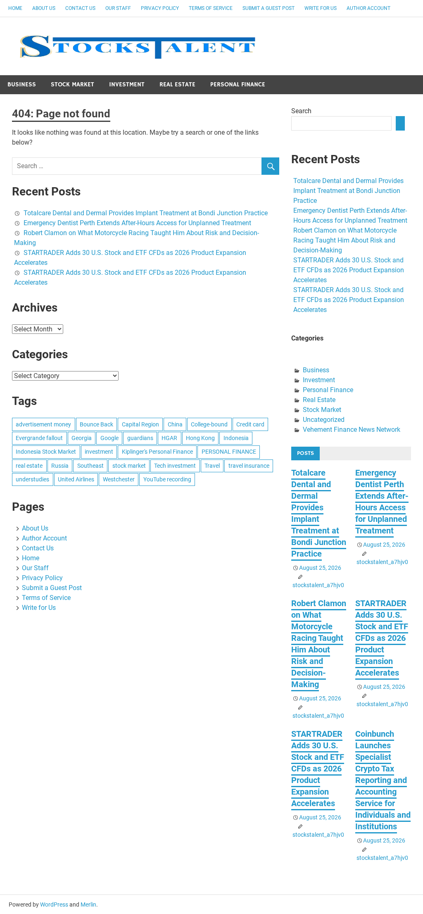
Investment (127, 84)
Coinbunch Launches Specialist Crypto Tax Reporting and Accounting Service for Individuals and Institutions (383, 780)
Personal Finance (237, 84)
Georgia (81, 438)
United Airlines (76, 479)
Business (21, 84)
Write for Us (320, 8)
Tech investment (175, 465)
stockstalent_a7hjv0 (318, 585)
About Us (43, 8)
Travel (212, 465)
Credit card (250, 424)
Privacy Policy (160, 8)
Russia (60, 465)
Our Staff (118, 8)
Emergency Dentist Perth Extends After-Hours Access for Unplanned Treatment (137, 223)
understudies (32, 479)
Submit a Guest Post (268, 8)
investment (99, 451)
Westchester (119, 479)
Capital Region (140, 424)
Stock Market (72, 84)
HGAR (169, 438)
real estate (29, 465)
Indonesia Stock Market (46, 451)
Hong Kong (200, 438)
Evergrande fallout (39, 438)
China (175, 424)
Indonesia (236, 438)
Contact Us (80, 8)
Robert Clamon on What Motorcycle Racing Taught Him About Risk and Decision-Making (345, 240)
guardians (140, 438)
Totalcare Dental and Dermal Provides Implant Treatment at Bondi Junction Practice (146, 213)
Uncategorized (324, 420)
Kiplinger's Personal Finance (157, 451)
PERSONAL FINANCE (229, 451)
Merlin (88, 904)
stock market (129, 465)
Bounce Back (96, 424)
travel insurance (248, 465)
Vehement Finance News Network (351, 429)
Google (109, 438)
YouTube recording (167, 479)
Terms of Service (211, 8)
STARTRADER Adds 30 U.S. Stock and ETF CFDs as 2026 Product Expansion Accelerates (348, 270)
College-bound (209, 424)
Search (301, 111)
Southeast (90, 465)
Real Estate (177, 84)
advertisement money (43, 424)
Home (15, 8)
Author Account (368, 8)
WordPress (54, 904)
